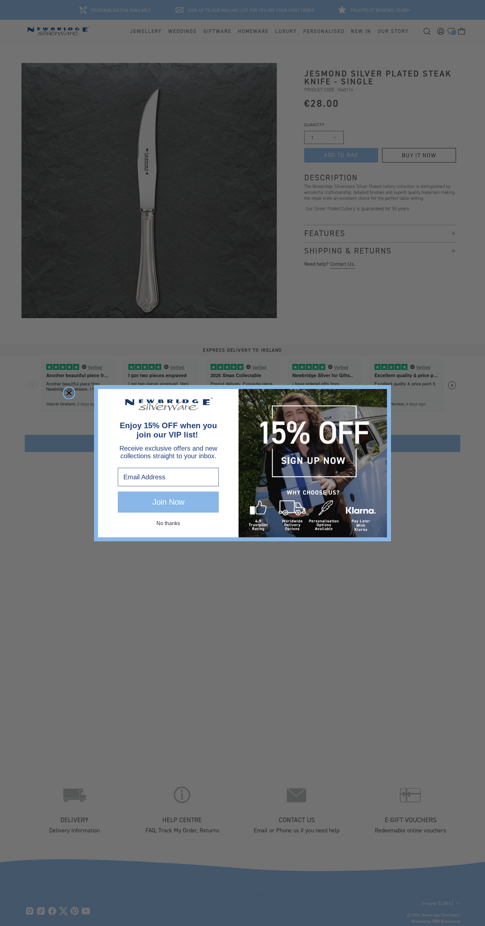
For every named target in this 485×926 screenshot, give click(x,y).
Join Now (168, 501)
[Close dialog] (69, 393)
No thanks (168, 523)
